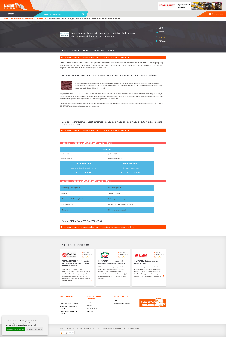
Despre (65, 50)
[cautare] (82, 14)
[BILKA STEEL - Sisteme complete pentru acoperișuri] (141, 255)
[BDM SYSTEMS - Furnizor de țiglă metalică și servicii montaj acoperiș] (105, 255)
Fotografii (100, 50)
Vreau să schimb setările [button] (34, 329)
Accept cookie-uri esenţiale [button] (15, 329)
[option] (190, 6)
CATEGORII (12, 14)
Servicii (87, 50)
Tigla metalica (41, 19)
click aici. (127, 57)
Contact (112, 50)
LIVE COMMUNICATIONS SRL (119, 328)
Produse (76, 50)
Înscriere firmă (217, 14)
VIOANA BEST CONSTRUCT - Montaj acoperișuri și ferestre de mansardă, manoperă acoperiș (75, 263)
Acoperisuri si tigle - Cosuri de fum (22, 19)
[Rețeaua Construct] (152, 307)
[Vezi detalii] (91, 281)
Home (6, 19)
